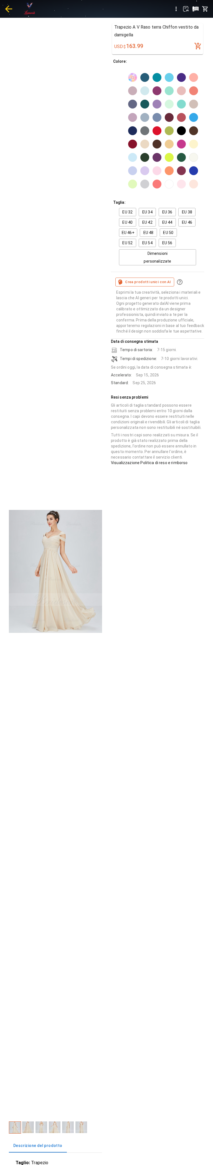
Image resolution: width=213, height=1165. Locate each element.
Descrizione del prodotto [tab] (37, 1145)
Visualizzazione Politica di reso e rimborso (149, 463)
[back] (8, 8)
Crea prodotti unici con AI (148, 282)
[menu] (176, 9)
